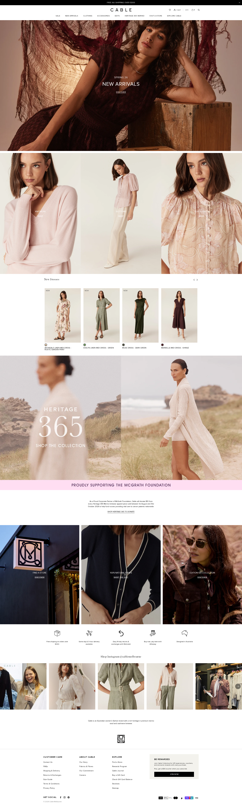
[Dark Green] (123, 345)
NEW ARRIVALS (71, 16)
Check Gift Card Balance (122, 779)
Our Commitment (86, 771)
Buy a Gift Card (118, 775)
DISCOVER (121, 92)
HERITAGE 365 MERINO (134, 16)
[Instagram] (65, 797)
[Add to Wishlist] (80, 349)
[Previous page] (194, 279)
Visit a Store (155, 18)
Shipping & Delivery (51, 771)
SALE (58, 18)
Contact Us (48, 762)
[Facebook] (61, 797)
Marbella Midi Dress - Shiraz (175, 348)
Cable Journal (118, 771)
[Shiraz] (162, 345)
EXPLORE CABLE (174, 16)
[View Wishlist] (170, 10)
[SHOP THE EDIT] (121, 574)
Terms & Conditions (51, 784)
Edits (117, 16)
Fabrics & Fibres (86, 766)
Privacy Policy (49, 788)
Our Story (83, 762)
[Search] (199, 10)
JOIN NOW (174, 774)
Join (187, 10)
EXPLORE (117, 757)
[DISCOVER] (39, 574)
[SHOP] (40, 213)
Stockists (116, 784)
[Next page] (197, 279)
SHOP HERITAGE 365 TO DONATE (121, 512)
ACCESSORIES (103, 18)
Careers (82, 775)
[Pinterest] (69, 797)
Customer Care (52, 757)
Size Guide (47, 779)
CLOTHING (87, 18)
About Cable (87, 757)
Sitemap (115, 788)
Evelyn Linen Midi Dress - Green (98, 348)
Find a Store (117, 762)
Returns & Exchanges (52, 775)
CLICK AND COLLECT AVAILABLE (121, 2)
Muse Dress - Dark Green (134, 348)
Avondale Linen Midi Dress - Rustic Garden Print (58, 349)
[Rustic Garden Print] (46, 345)
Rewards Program (119, 766)
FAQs (45, 766)
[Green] (85, 345)
